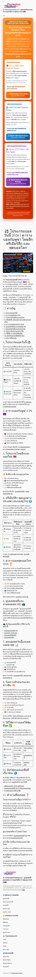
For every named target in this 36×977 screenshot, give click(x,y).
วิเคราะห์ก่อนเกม (18, 716)
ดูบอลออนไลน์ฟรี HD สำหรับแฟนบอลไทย (17, 788)
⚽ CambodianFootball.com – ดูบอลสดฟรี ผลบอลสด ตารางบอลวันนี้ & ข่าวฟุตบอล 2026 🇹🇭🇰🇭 (17, 880)
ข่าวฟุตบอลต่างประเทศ (15, 554)
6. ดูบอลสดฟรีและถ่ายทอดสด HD (15, 326)
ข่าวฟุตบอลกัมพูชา (24, 447)
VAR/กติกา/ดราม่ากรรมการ (19, 718)
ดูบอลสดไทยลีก (20, 491)
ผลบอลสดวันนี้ (17, 675)
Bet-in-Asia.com (12, 88)
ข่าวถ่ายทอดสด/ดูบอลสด (15, 838)
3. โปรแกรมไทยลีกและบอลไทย (14, 317)
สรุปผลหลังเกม (7, 678)
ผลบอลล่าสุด (27, 675)
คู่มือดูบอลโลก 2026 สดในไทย (14, 786)
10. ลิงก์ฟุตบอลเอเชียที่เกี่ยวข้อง (14, 336)
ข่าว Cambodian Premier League (14, 449)
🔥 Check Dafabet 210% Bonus (18, 95)
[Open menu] (4, 15)
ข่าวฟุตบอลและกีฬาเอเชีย (12, 791)
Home (5, 276)
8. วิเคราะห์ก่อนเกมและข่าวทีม (14, 331)
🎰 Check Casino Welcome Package (18, 181)
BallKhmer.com (11, 130)
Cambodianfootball (16, 973)
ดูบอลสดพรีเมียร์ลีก (10, 635)
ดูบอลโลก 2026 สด (22, 597)
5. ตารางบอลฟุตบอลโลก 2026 (14, 324)
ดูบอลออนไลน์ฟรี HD (11, 631)
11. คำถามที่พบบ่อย (10, 338)
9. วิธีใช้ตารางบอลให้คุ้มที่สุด (13, 333)
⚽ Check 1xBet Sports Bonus (18, 136)
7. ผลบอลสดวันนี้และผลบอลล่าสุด (14, 329)
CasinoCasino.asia (12, 174)
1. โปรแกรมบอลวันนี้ (10, 313)
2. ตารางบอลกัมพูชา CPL (12, 315)
